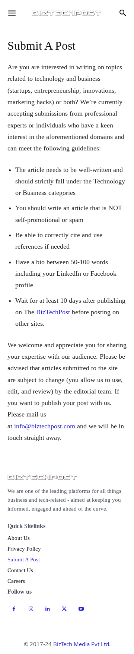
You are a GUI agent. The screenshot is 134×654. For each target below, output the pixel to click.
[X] (64, 608)
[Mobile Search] (123, 13)
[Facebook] (13, 608)
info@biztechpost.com (44, 426)
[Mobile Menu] (12, 13)
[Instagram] (30, 608)
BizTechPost (53, 312)
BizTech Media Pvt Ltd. (82, 644)
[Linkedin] (47, 608)
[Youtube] (80, 608)
